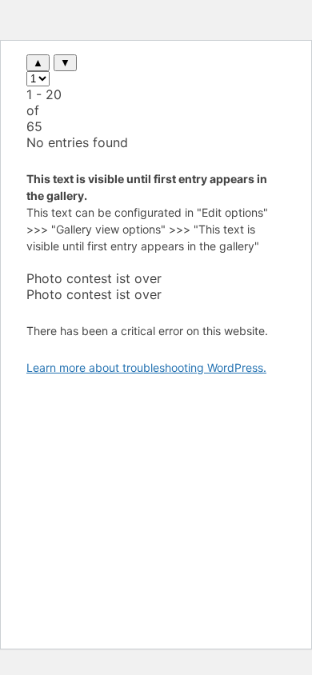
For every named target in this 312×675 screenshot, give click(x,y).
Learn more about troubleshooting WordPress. (146, 367)
